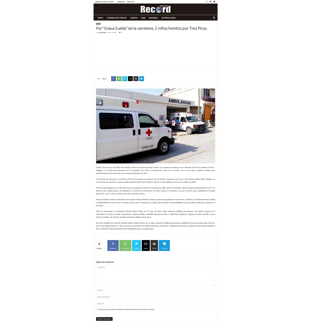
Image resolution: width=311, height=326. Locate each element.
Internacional (169, 18)
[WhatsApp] (119, 78)
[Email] (130, 78)
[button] (214, 18)
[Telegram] (141, 78)
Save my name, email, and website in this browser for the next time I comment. (127, 309)
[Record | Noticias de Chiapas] (156, 9)
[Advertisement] (155, 52)
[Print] (136, 78)
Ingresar (121, 2)
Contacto (130, 2)
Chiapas (134, 18)
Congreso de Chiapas (117, 18)
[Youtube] (214, 2)
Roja (143, 18)
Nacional (153, 18)
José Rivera (103, 32)
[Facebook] (206, 2)
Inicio (100, 18)
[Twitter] (210, 2)
